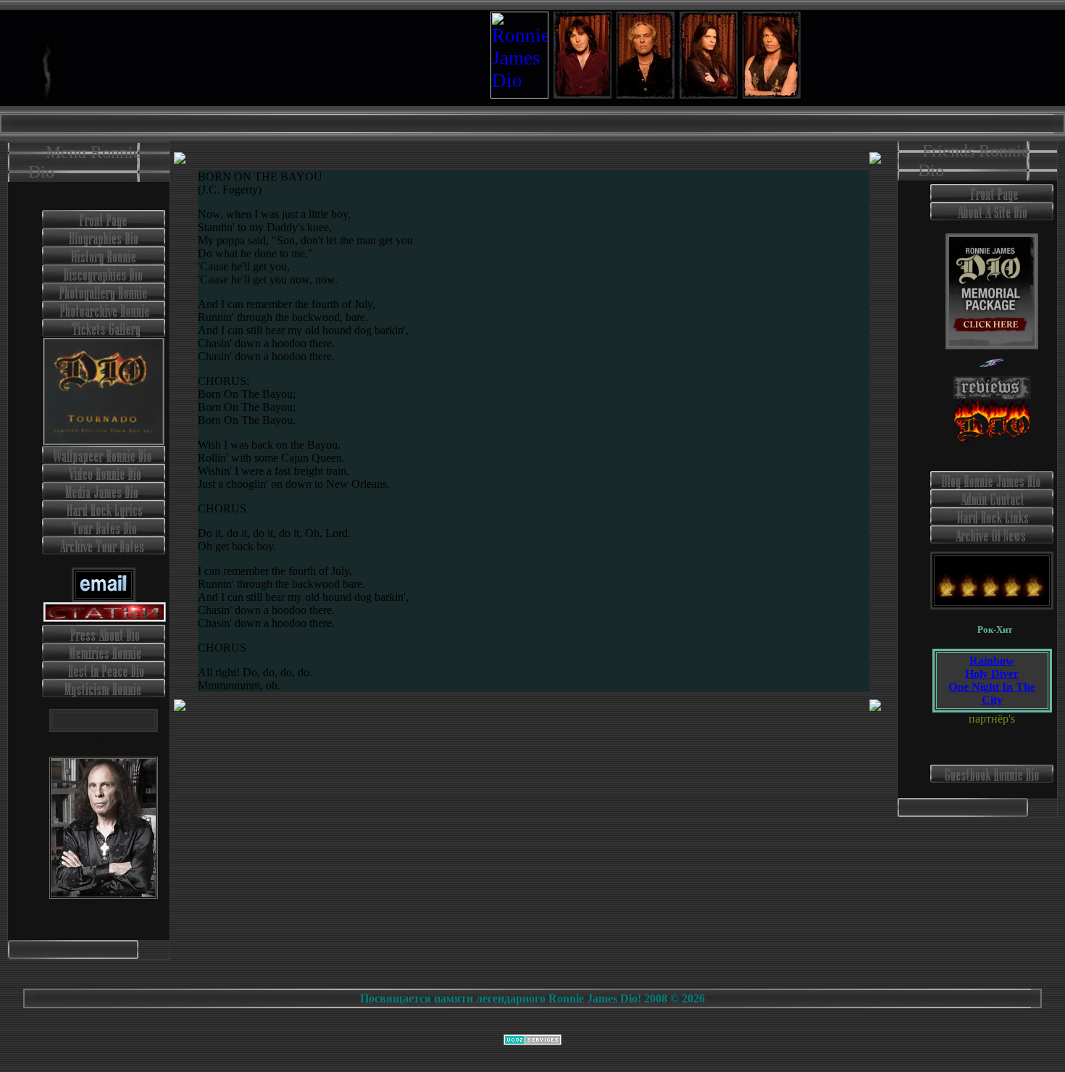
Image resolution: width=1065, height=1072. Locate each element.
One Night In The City (991, 693)
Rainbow (991, 661)
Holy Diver (992, 674)
